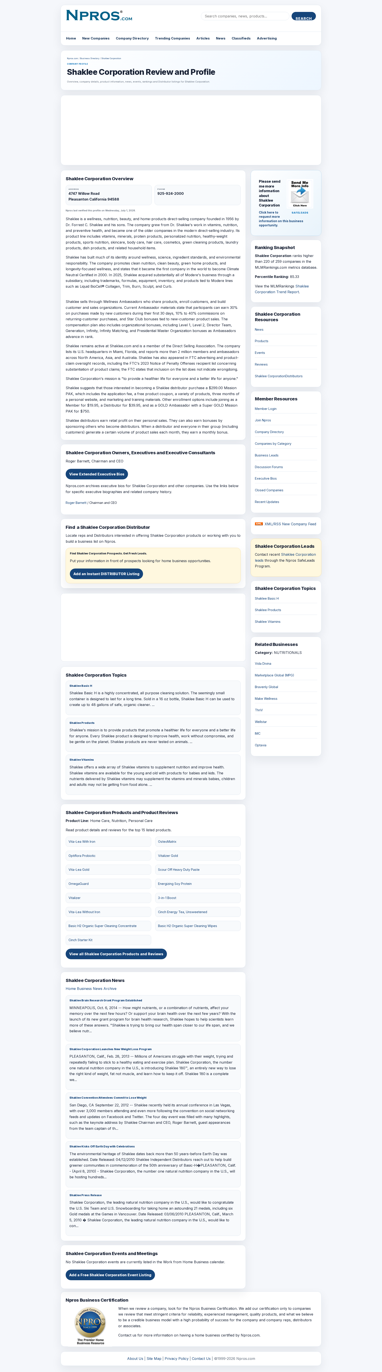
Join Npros (263, 420)
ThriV (259, 710)
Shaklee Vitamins (81, 759)
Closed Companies (269, 490)
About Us (135, 1358)
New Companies (96, 38)
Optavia (260, 745)
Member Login (266, 409)
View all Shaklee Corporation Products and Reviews (116, 954)
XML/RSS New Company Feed (290, 524)
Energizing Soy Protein (175, 884)
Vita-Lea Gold (79, 869)
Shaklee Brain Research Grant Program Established (105, 1000)
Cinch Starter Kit (80, 940)
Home (71, 38)
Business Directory (89, 58)
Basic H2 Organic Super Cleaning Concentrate (103, 926)
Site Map (154, 1358)
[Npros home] (102, 19)
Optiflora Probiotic (82, 856)
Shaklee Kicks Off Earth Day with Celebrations (102, 1146)
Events (260, 353)
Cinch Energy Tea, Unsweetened (182, 912)
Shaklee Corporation (111, 58)
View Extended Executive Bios (96, 474)
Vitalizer (74, 898)
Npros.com (72, 58)
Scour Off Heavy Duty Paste (179, 869)
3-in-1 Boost (167, 898)
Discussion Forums (269, 467)
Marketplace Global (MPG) (274, 675)
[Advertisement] (191, 130)
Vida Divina (263, 663)
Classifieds (241, 38)
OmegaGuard (79, 884)
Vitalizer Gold (168, 856)
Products (261, 341)
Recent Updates (267, 502)
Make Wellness (266, 698)
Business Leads (267, 455)
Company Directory (132, 38)
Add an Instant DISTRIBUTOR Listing (106, 574)
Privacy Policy (177, 1358)
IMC (257, 733)
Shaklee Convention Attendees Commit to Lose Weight (108, 1097)
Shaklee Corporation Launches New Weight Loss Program (110, 1049)
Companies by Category (273, 443)
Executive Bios (266, 478)
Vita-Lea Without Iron (84, 912)
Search (304, 18)
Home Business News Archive (91, 988)
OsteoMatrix (167, 841)
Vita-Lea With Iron (82, 841)
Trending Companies (172, 38)
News (220, 38)
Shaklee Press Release (85, 1195)
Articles (203, 38)
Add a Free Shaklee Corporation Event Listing (110, 1275)
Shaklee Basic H (80, 685)
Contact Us (201, 1358)
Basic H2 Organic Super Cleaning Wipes (187, 926)
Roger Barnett (76, 503)
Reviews (261, 364)
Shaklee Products (82, 722)
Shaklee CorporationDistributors (279, 376)
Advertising (267, 38)
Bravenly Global (266, 687)
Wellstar (261, 722)
